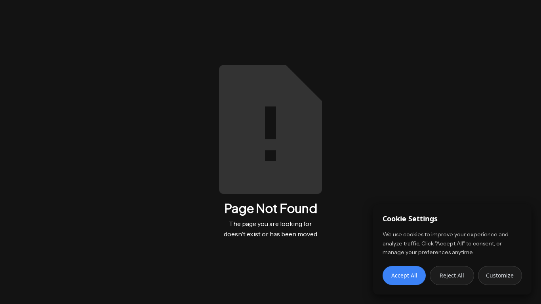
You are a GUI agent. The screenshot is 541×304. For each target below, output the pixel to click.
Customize (500, 275)
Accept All (404, 275)
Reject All (452, 275)
